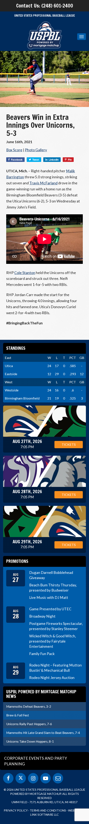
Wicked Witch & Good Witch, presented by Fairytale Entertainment (52, 641)
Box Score (14, 150)
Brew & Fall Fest (17, 715)
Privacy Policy (16, 810)
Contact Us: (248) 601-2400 (44, 5)
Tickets (69, 444)
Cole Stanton (24, 273)
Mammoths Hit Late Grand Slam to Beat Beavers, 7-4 (43, 733)
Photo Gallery (36, 150)
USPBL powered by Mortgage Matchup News (41, 694)
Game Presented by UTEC (50, 609)
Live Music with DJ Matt (48, 597)
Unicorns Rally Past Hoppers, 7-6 (29, 724)
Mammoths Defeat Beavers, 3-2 (28, 706)
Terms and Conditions (48, 810)
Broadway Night (42, 616)
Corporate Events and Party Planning (35, 761)
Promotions (17, 561)
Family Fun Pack (42, 654)
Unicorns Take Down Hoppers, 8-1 (30, 741)
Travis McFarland (43, 183)
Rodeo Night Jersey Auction (52, 677)
